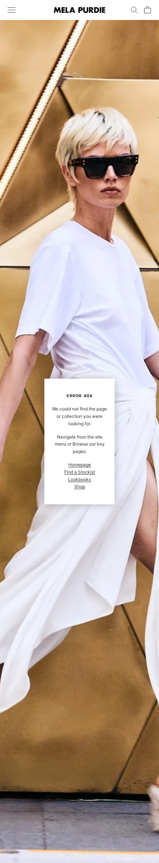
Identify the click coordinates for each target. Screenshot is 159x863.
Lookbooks (79, 479)
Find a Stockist (79, 472)
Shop (79, 486)
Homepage (79, 464)
